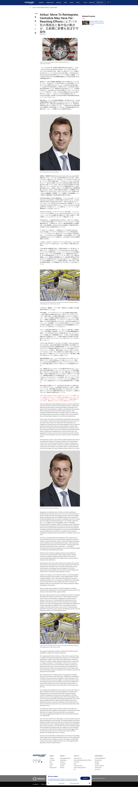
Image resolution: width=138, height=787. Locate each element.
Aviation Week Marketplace (100, 758)
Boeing (44, 522)
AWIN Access (100, 2)
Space (51, 765)
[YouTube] (38, 762)
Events (71, 2)
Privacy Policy (44, 784)
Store (65, 2)
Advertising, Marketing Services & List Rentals (82, 760)
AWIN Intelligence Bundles (65, 758)
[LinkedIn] (41, 762)
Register (91, 2)
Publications (62, 762)
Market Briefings (63, 760)
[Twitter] (33, 762)
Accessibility (35, 784)
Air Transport (52, 760)
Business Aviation (53, 767)
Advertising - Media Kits (99, 765)
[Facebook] (36, 762)
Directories (62, 765)
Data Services (62, 763)
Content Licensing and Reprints (80, 767)
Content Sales (76, 762)
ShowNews (97, 763)
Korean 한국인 (97, 769)
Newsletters (97, 762)
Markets (41, 2)
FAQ (74, 769)
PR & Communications (78, 765)
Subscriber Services (77, 758)
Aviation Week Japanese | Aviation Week (46, 7)
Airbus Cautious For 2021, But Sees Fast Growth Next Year (97, 23)
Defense (51, 763)
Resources (62, 767)
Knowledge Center (98, 760)
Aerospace (52, 758)
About (77, 2)
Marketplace (50, 2)
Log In (85, 2)
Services (58, 2)
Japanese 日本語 (98, 767)
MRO (50, 762)
